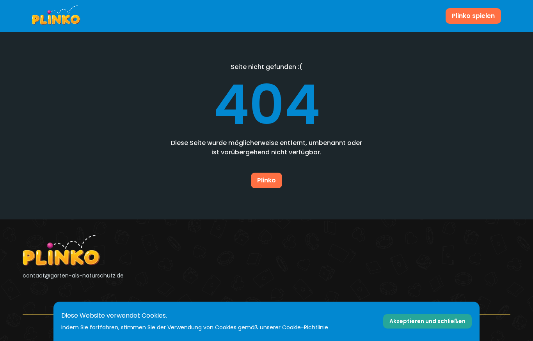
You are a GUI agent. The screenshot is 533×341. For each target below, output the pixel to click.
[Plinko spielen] (56, 16)
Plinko (266, 180)
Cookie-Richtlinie (305, 327)
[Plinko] (100, 250)
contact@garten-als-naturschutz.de (73, 275)
